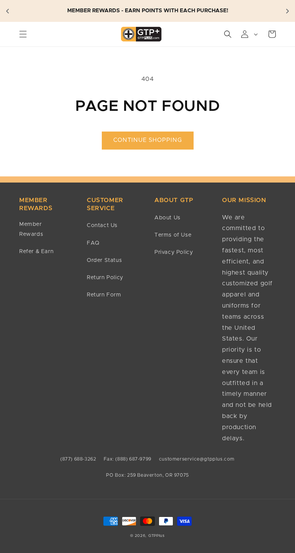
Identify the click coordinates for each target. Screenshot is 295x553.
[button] (23, 34)
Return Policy (105, 277)
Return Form (104, 295)
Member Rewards (31, 229)
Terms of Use (172, 235)
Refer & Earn (36, 251)
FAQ (93, 243)
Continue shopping (147, 140)
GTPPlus (156, 536)
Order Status (104, 260)
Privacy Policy (173, 252)
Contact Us (102, 225)
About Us (167, 218)
